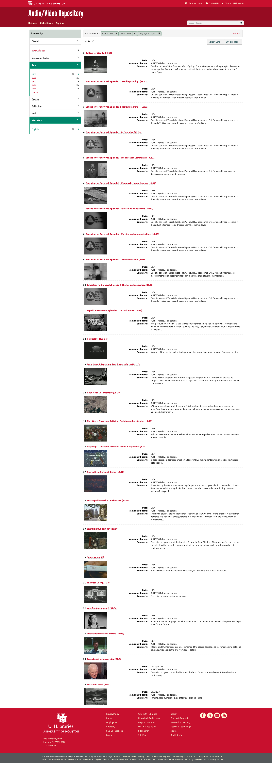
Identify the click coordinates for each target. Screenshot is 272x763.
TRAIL (148, 756)
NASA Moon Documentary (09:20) (104, 392)
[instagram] (217, 715)
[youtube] (224, 715)
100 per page (232, 41)
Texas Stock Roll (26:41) (99, 684)
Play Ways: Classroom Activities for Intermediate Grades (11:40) (119, 421)
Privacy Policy (112, 713)
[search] (241, 22)
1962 (34, 81)
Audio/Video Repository (55, 13)
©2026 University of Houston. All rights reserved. (62, 756)
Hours (109, 718)
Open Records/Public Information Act (58, 759)
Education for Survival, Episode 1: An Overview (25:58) (114, 132)
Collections (46, 23)
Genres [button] (35, 99)
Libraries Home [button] (195, 3)
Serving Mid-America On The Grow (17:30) (108, 500)
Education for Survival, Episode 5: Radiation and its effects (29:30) (119, 208)
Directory (110, 726)
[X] (210, 715)
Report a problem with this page (98, 756)
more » (35, 92)
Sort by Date (215, 41)
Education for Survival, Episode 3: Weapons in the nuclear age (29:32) (121, 183)
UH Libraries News (147, 726)
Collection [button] (37, 106)
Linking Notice (202, 756)
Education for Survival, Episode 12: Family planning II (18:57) (117, 106)
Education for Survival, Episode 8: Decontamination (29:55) (116, 259)
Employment (112, 722)
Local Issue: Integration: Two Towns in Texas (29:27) (113, 364)
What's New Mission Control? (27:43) (105, 633)
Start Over (236, 33)
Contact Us (111, 735)
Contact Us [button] (214, 3)
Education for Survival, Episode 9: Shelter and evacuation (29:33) (120, 285)
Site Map (142, 735)
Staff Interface (177, 735)
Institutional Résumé (84, 759)
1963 (34, 85)
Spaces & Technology (181, 726)
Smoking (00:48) (95, 557)
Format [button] (35, 41)
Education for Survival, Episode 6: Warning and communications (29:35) (122, 234)
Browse (32, 23)
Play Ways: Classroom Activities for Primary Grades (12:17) (117, 446)
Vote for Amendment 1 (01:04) (102, 608)
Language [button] (37, 120)
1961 (34, 77)
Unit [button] (34, 113)
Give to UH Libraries (147, 713)
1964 (34, 88)
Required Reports (101, 759)
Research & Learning (180, 722)
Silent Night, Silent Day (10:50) (102, 528)
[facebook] (203, 715)
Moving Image (38, 50)
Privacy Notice (216, 756)
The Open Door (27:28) (98, 582)
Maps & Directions (146, 722)
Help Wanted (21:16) (97, 338)
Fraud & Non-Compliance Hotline (181, 756)
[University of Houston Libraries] (60, 723)
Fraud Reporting (159, 756)
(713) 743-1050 (49, 745)
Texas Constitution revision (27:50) (104, 659)
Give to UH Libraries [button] (234, 3)
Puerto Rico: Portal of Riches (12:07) (105, 472)
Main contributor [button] (40, 58)
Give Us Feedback (114, 730)
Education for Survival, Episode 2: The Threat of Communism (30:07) (120, 157)
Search (174, 713)
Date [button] (34, 65)
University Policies (215, 759)
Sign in (60, 23)
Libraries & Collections (149, 718)
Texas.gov (117, 756)
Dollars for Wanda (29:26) (99, 53)
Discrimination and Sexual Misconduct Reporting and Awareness (179, 759)
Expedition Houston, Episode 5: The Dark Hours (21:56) (114, 310)
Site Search (143, 730)
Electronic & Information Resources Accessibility (131, 759)
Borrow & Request (179, 718)
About (173, 730)
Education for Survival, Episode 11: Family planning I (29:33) (116, 81)
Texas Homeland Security (133, 756)
